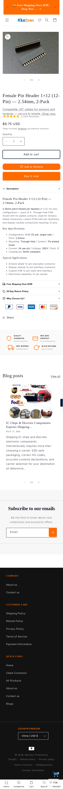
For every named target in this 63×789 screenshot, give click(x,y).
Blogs (9, 703)
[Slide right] (38, 80)
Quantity (7, 134)
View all (55, 376)
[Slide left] (24, 80)
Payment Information (19, 644)
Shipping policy (44, 765)
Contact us (12, 592)
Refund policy (27, 759)
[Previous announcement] (7, 7)
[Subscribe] (53, 532)
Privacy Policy (15, 628)
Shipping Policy (15, 613)
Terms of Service (16, 636)
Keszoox (29, 755)
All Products (13, 680)
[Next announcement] (55, 7)
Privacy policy (47, 759)
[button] (7, 20)
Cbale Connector (16, 672)
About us (11, 584)
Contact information (33, 770)
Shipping (22, 129)
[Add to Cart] (55, 775)
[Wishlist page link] (39, 20)
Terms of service (23, 765)
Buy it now (31, 176)
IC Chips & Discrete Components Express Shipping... (28, 424)
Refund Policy (14, 621)
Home (9, 665)
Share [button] (10, 317)
